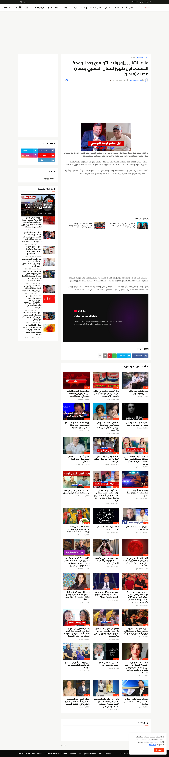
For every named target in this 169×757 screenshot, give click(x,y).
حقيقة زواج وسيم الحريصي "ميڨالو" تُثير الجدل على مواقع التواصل (106, 459)
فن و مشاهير (127, 7)
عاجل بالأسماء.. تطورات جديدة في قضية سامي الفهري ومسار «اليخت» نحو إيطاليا (32, 316)
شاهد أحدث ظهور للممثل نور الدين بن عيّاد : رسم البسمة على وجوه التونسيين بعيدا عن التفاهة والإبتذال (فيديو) (76, 562)
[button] (26, 7)
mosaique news (127, 753)
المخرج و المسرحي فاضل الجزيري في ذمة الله (108, 663)
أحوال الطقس (95, 7)
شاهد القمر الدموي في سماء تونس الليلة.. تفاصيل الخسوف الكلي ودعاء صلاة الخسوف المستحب (135, 562)
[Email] (105, 355)
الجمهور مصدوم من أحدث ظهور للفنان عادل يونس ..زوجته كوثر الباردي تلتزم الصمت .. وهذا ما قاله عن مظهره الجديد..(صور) (137, 597)
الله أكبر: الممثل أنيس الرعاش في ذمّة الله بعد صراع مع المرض (76, 491)
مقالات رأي (6, 7)
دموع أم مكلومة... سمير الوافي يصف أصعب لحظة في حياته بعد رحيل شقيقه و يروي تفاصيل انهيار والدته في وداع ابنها (106, 495)
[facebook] (21, 2)
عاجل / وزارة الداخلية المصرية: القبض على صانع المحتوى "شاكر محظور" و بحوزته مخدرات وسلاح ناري (106, 703)
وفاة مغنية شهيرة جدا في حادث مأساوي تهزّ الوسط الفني (137, 493)
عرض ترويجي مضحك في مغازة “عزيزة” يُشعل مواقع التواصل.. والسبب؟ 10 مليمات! (106, 393)
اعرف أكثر (152, 744)
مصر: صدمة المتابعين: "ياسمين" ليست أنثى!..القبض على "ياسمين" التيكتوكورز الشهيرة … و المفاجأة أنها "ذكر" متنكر (136, 667)
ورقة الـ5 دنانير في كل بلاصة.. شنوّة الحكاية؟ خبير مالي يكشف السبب (32, 288)
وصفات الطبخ (53, 7)
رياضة (116, 7)
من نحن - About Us (138, 1)
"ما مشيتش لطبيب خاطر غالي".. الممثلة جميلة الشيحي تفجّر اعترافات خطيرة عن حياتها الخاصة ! (135, 460)
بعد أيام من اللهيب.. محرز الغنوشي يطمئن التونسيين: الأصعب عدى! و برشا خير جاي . (31, 262)
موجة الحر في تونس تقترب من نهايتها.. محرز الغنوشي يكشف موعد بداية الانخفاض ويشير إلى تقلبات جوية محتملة (31, 222)
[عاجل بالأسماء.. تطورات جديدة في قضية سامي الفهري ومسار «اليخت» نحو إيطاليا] (49, 316)
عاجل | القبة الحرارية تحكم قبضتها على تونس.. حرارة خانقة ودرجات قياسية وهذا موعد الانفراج (31, 330)
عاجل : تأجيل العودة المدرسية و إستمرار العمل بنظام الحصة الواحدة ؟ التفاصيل (34, 250)
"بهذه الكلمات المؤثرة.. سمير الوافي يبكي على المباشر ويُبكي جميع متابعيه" (77, 425)
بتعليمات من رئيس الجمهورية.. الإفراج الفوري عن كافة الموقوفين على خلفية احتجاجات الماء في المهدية (33, 302)
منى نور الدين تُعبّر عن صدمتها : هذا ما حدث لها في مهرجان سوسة (77, 665)
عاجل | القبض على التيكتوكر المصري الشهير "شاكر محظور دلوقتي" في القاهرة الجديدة (77, 701)
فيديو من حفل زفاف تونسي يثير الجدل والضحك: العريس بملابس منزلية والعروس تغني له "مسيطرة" (106, 632)
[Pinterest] (110, 355)
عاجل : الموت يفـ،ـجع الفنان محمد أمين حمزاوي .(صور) (137, 423)
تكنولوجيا (66, 7)
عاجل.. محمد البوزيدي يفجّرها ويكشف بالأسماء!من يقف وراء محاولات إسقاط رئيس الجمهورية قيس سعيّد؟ (32, 237)
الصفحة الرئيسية (142, 57)
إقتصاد (84, 7)
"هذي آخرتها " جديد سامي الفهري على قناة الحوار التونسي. (78, 459)
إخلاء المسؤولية (75, 753)
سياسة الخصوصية (105, 753)
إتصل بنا (148, 1)
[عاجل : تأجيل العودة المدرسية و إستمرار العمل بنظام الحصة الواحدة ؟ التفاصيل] (49, 250)
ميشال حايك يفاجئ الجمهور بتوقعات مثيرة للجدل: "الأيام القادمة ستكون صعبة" (107, 594)
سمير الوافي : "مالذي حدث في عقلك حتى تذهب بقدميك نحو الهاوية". (136, 701)
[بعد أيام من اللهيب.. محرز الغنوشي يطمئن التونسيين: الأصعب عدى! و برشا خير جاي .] (49, 262)
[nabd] (25, 2)
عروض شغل (39, 7)
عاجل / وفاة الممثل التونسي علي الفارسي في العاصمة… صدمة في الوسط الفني (78, 393)
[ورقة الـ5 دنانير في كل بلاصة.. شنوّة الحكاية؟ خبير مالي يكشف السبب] (49, 289)
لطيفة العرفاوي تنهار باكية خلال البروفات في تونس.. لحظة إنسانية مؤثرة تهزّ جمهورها (80, 225)
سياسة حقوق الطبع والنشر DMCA (30, 753)
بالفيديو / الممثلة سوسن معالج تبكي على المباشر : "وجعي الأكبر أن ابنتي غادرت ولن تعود (107, 426)
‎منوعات (132, 57)
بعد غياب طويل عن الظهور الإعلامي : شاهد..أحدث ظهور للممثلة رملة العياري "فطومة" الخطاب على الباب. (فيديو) (76, 632)
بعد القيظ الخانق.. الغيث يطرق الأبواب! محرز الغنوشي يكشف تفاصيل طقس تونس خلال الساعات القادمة (32, 276)
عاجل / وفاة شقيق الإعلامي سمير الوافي (136, 528)
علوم (76, 7)
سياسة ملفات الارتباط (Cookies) (56, 753)
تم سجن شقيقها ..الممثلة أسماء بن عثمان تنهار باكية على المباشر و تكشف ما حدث (122, 225)
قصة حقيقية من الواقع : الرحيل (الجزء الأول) (138, 392)
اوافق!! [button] (159, 750)
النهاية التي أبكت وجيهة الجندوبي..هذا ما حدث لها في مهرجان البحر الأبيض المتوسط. (135, 631)
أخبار (138, 7)
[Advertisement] (84, 31)
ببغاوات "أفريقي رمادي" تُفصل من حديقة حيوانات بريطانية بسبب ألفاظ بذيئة (78, 529)
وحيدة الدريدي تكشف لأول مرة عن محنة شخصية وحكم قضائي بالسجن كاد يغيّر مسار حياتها (77, 596)
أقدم (64, 745)
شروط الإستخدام (90, 753)
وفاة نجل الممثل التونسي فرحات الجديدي (108, 528)
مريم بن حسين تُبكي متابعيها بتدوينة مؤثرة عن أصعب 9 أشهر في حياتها (106, 561)
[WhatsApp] (114, 355)
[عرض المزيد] (100, 355)
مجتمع (107, 7)
